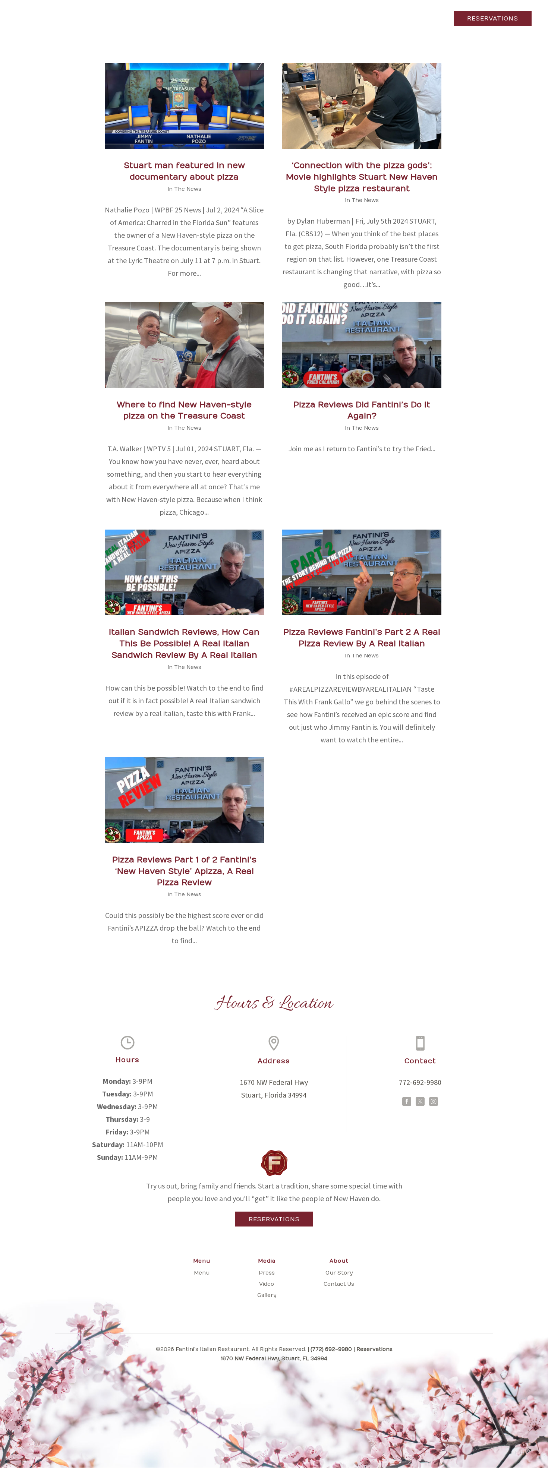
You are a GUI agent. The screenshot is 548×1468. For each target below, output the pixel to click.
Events (84, 20)
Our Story (339, 1273)
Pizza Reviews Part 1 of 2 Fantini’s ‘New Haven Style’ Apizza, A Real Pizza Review (184, 871)
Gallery (266, 1295)
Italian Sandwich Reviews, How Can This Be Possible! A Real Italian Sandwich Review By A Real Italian (184, 643)
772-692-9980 (420, 1082)
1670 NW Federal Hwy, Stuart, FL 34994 (274, 1358)
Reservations (492, 18)
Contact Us (339, 1284)
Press (267, 1273)
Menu (52, 20)
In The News (184, 189)
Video (266, 1284)
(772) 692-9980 (331, 1349)
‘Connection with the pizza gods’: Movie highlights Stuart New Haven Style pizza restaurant (362, 177)
